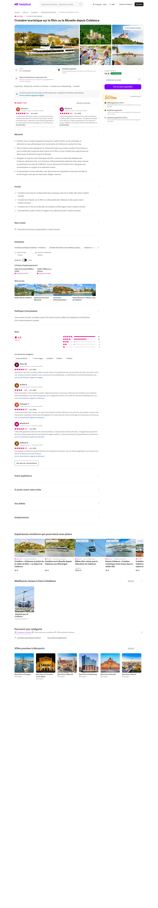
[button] (47, 45)
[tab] (31, 247)
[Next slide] (98, 103)
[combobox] (61, 4)
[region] (30, 548)
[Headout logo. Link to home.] (23, 4)
